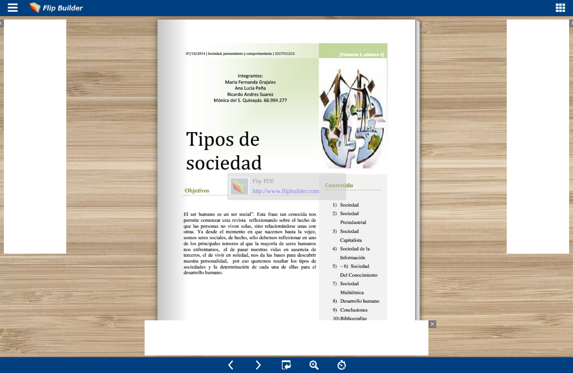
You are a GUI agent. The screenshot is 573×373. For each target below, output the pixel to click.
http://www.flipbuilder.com (286, 191)
